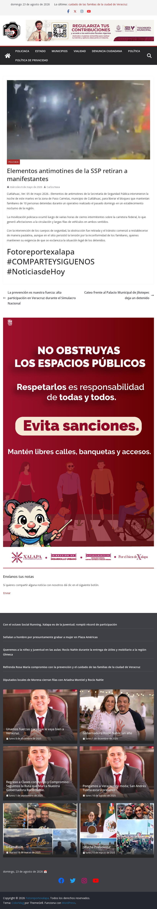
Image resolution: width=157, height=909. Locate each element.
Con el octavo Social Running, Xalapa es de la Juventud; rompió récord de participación (60, 624)
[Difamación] (40, 828)
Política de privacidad (31, 60)
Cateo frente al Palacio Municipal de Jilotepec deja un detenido (116, 295)
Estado (40, 51)
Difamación (14, 847)
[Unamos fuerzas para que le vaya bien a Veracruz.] (40, 715)
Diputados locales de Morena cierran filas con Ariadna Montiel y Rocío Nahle (53, 680)
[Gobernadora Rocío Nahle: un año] (117, 715)
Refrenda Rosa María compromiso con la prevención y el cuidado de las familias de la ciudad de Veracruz (103, 6)
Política (134, 51)
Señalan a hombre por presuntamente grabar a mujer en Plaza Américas (50, 637)
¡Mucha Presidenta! (97, 847)
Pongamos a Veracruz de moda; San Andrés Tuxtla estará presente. (114, 788)
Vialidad (80, 51)
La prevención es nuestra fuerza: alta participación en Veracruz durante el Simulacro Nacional (42, 298)
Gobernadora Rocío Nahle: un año (107, 733)
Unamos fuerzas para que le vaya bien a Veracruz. (35, 731)
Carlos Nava (53, 187)
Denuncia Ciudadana (107, 51)
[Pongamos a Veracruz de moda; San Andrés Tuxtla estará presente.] (117, 772)
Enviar (7, 593)
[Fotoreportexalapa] (7, 55)
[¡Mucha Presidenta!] (117, 828)
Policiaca (22, 51)
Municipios (60, 51)
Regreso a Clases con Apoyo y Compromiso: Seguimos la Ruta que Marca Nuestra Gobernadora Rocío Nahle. (37, 786)
